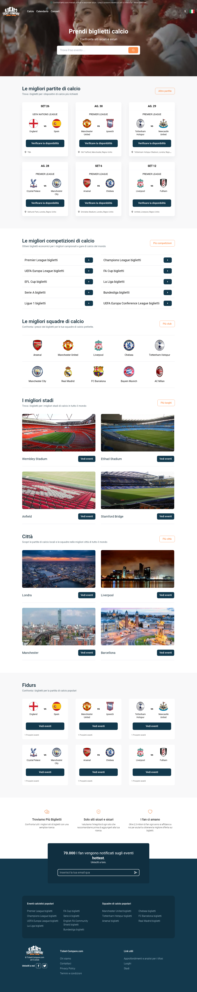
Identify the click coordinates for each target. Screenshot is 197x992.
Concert (55, 11)
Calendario (42, 11)
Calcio (30, 11)
